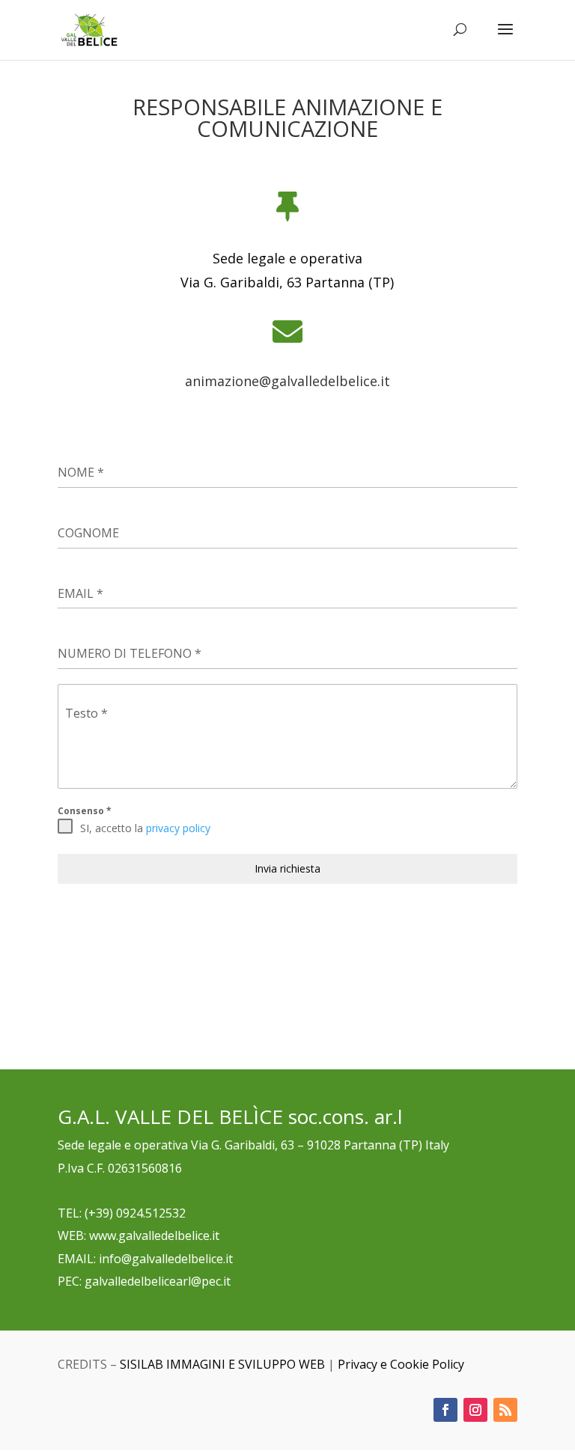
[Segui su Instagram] (475, 1410)
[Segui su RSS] (505, 1410)
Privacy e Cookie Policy (401, 1364)
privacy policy (178, 828)
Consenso (85, 810)
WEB (71, 1235)
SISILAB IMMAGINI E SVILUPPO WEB (222, 1364)
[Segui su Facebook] (445, 1410)
